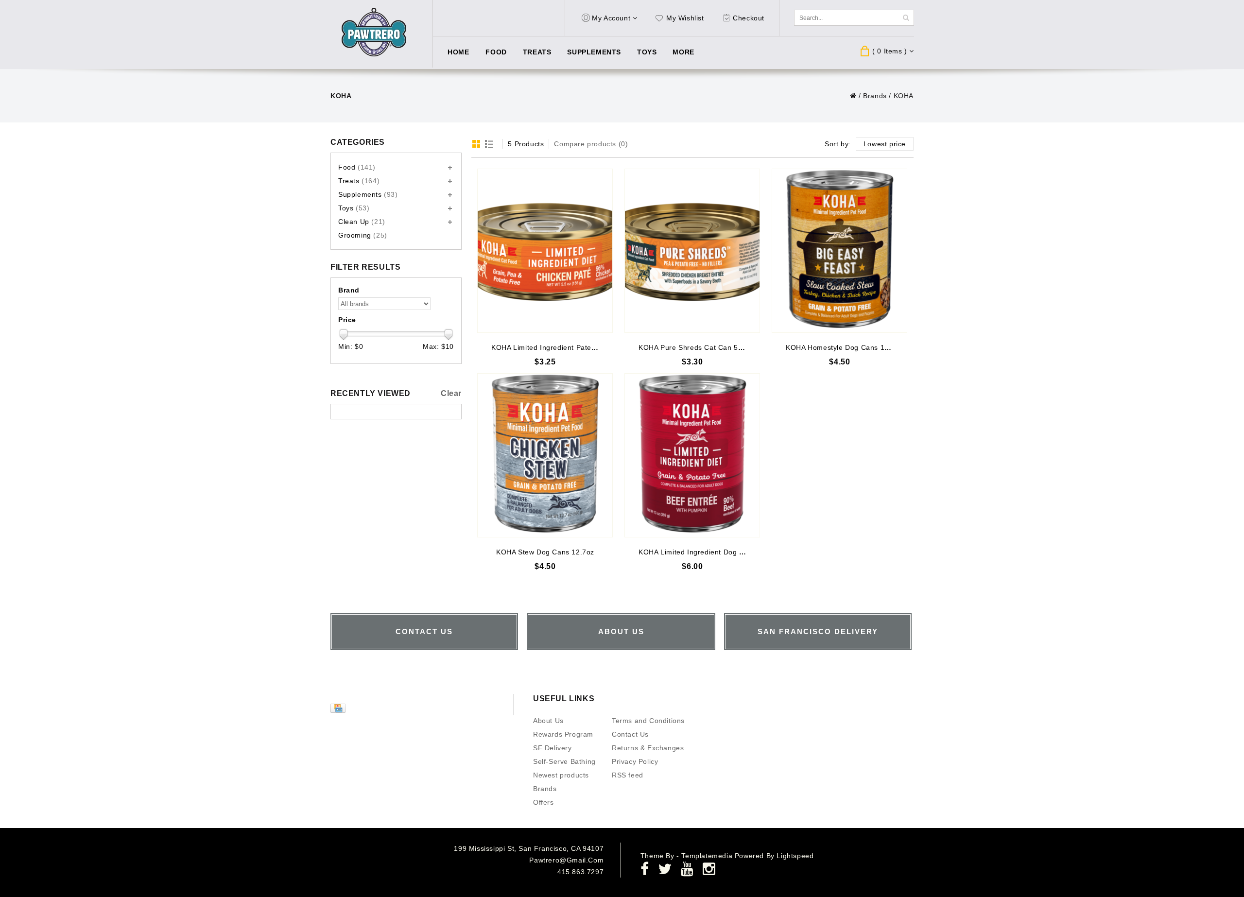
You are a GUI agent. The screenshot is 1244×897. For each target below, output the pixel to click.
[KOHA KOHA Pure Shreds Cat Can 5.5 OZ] (692, 250)
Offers (543, 802)
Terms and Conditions (648, 720)
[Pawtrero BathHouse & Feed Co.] (374, 32)
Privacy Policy (635, 761)
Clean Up (361, 221)
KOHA (904, 96)
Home (458, 52)
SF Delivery (552, 748)
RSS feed (627, 775)
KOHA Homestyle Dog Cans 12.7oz (844, 347)
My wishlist (685, 18)
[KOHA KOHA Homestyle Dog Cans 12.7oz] (839, 250)
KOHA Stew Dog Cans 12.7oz (545, 552)
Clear (451, 393)
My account (611, 18)
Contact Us (630, 734)
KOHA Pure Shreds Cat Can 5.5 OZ (698, 347)
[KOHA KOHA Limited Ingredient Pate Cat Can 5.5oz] (545, 250)
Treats (537, 52)
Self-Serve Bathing (564, 761)
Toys (647, 52)
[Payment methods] (339, 710)
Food (495, 52)
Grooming (362, 235)
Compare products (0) (591, 144)
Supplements (594, 52)
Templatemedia (707, 856)
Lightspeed (795, 856)
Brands (875, 96)
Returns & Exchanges (648, 748)
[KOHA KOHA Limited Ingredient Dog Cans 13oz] (692, 455)
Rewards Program (563, 734)
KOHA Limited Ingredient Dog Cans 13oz (707, 552)
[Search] (906, 17)
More (683, 52)
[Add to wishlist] (605, 176)
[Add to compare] (605, 191)
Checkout (748, 18)
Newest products (561, 775)
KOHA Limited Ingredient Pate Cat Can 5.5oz (566, 347)
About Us (548, 720)
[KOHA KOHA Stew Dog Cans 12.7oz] (545, 455)
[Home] (853, 96)
